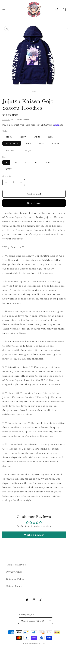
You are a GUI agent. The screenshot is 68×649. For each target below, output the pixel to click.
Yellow (10, 150)
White (37, 136)
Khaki (55, 143)
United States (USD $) (32, 620)
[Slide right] (40, 91)
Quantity (6, 176)
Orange (26, 150)
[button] (3, 9)
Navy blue (12, 143)
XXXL (9, 169)
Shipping (6, 119)
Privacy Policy (14, 571)
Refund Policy (14, 586)
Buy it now (34, 203)
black (9, 136)
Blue (28, 143)
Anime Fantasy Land (37, 643)
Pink (41, 143)
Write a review (34, 535)
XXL (48, 162)
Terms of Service (16, 564)
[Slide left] (27, 91)
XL (36, 162)
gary (23, 136)
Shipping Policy (15, 578)
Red (50, 136)
